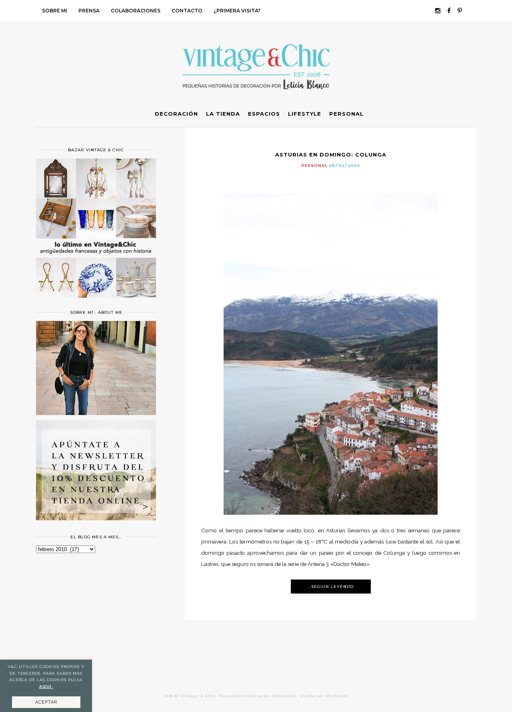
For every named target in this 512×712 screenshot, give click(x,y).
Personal (315, 165)
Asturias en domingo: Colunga (330, 154)
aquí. (46, 686)
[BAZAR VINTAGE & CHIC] (96, 302)
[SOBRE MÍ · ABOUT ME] (96, 413)
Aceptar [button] (46, 702)
